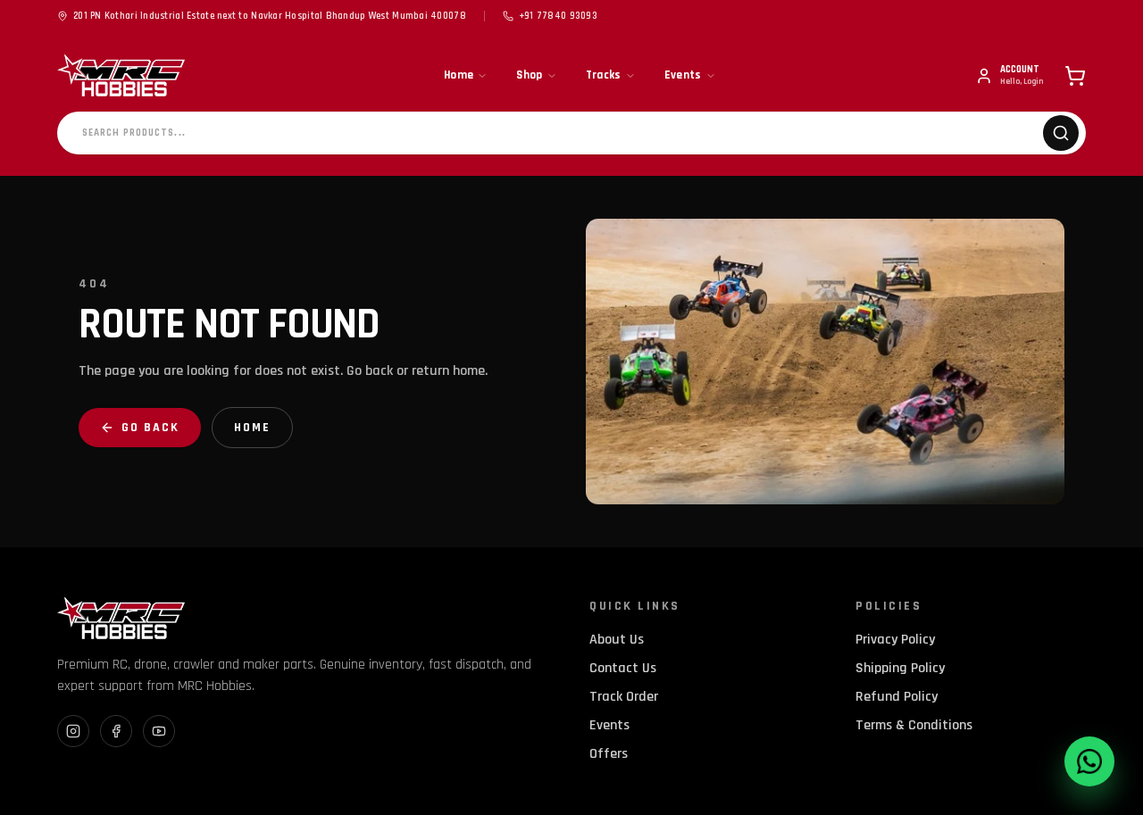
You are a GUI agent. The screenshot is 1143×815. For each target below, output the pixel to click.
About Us (616, 639)
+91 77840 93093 (558, 16)
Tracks (604, 75)
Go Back (150, 428)
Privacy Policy (895, 639)
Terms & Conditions (913, 725)
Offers (608, 753)
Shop (529, 75)
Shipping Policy (900, 668)
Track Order (623, 696)
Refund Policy (896, 696)
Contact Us (622, 668)
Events (683, 75)
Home (458, 75)
